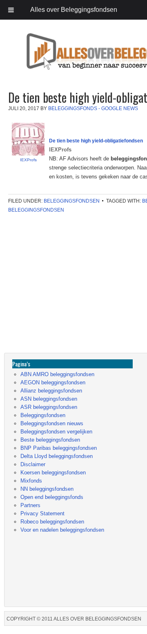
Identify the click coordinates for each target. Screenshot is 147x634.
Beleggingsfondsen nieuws (51, 423)
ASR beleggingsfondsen (48, 407)
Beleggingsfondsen (72, 201)
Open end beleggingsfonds (51, 497)
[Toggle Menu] (11, 10)
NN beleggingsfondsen (47, 489)
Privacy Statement (42, 513)
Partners (30, 505)
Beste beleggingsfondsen (50, 440)
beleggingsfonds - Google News (93, 108)
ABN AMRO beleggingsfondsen (57, 374)
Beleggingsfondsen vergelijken (56, 432)
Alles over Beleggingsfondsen (63, 59)
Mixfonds (31, 481)
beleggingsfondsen (36, 210)
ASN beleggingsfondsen (48, 399)
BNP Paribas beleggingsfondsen (58, 448)
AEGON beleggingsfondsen (52, 382)
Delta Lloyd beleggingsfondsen (56, 456)
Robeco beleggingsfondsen (52, 522)
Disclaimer (32, 464)
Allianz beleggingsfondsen (51, 391)
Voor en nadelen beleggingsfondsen (62, 530)
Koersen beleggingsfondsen (53, 472)
